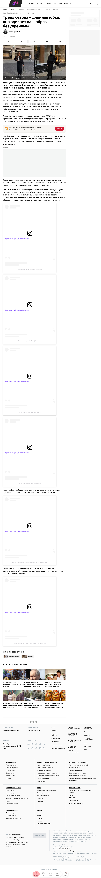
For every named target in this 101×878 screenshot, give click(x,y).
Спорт (39, 810)
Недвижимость (12, 810)
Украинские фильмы (44, 793)
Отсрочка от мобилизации (77, 776)
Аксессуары (63, 4)
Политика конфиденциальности (74, 728)
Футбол (39, 815)
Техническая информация (88, 728)
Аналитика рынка (12, 813)
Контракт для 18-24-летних (77, 773)
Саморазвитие (73, 800)
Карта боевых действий (45, 768)
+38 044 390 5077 (34, 730)
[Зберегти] (60, 41)
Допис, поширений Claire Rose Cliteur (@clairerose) (29, 643)
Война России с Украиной (47, 762)
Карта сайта (87, 746)
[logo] (15, 3)
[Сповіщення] (97, 3)
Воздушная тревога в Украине (47, 773)
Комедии (40, 798)
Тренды (39, 4)
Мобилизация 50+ (74, 768)
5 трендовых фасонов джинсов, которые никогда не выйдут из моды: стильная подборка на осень (32, 98)
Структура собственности (88, 739)
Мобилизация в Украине (78, 762)
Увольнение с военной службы (79, 765)
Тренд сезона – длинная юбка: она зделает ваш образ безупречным (37, 9)
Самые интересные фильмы (46, 790)
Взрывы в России (43, 778)
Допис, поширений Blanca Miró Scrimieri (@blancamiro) (29, 562)
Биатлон (40, 821)
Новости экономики (13, 788)
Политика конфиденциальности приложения (74, 740)
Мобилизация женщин (76, 770)
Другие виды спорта (43, 824)
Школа (71, 795)
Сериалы (40, 801)
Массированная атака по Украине (48, 776)
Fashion (5, 9)
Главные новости (11, 765)
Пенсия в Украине (12, 804)
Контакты (87, 732)
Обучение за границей (76, 803)
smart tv (80, 859)
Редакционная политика (55, 734)
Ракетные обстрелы (43, 765)
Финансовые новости (13, 795)
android (58, 859)
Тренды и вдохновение (13, 818)
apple (69, 859)
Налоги (8, 801)
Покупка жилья (11, 815)
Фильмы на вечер (43, 795)
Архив (85, 743)
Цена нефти (10, 790)
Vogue (13, 36)
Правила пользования (58, 748)
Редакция (54, 730)
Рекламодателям (56, 745)
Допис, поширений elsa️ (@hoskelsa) (29, 341)
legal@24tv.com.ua (75, 851)
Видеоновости (10, 773)
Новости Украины (12, 768)
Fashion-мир (29, 4)
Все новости (11, 762)
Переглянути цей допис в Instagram (17, 238)
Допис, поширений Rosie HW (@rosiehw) (30, 269)
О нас (53, 727)
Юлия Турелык (14, 32)
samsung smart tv (92, 859)
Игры (85, 749)
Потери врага (41, 781)
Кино (39, 788)
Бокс (38, 813)
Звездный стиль (50, 4)
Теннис (39, 818)
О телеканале (55, 738)
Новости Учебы (74, 788)
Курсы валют (10, 793)
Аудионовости (10, 776)
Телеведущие (55, 741)
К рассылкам (39, 835)
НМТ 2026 (72, 798)
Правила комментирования (73, 751)
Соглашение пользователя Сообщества (72, 746)
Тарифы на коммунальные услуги (17, 798)
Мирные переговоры (44, 770)
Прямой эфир (10, 770)
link (28, 744)
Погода (8, 778)
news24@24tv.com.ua (11, 730)
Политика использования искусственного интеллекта (72, 734)
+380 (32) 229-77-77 (64, 849)
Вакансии (87, 735)
